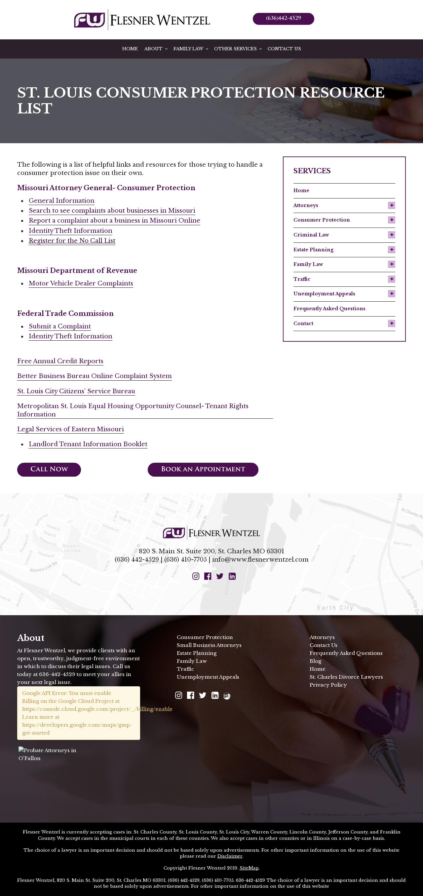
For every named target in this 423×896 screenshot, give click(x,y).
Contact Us (284, 49)
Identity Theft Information (70, 231)
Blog (315, 661)
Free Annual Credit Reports (60, 361)
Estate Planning (313, 250)
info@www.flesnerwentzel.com (260, 559)
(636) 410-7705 (185, 559)
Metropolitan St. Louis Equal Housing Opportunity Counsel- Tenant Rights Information (133, 410)
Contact (303, 323)
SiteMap (249, 868)
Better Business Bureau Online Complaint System (94, 376)
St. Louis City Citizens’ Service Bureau (76, 391)
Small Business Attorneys (209, 645)
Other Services (235, 49)
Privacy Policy (328, 685)
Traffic (302, 279)
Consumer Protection (321, 220)
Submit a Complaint (60, 326)
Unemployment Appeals (324, 294)
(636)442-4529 (283, 18)
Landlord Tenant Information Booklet (88, 444)
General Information (62, 200)
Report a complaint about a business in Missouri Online (114, 220)
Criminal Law (311, 235)
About (153, 49)
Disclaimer (230, 856)
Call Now (49, 469)
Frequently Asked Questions (329, 309)
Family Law (188, 49)
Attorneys (305, 205)
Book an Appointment (203, 469)
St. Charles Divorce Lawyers (346, 677)
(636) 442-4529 (137, 559)
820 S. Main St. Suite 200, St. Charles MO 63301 (211, 551)
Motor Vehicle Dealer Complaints (81, 283)
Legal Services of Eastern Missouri (70, 429)
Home (130, 49)
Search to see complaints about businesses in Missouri (112, 210)
